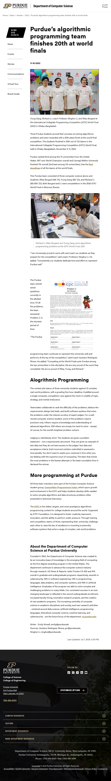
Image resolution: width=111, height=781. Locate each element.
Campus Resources (14, 715)
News (12, 15)
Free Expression (56, 769)
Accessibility (9, 769)
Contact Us (102, 769)
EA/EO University (23, 769)
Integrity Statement (39, 769)
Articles (20, 15)
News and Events (15, 32)
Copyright (36, 766)
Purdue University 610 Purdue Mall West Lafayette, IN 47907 (13, 690)
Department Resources (17, 731)
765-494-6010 (10, 700)
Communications (16, 73)
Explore (9, 723)
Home (5, 15)
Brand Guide (13, 93)
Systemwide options (70, 690)
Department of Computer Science (53, 6)
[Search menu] (104, 6)
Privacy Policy (91, 769)
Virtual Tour (13, 83)
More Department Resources (19, 738)
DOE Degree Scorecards (74, 769)
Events (11, 53)
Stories (11, 63)
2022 (27, 15)
